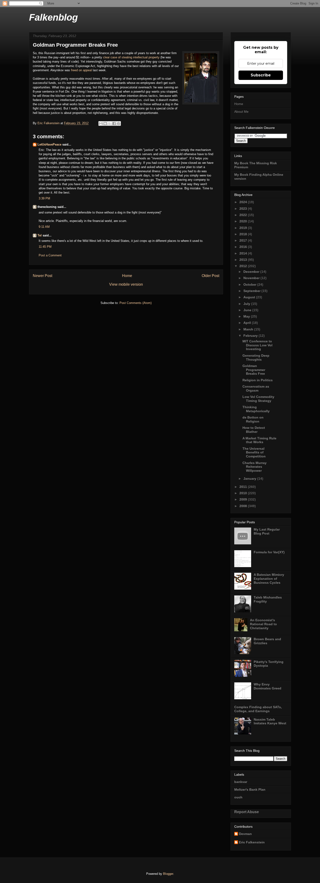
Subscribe (261, 75)
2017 (243, 240)
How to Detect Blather (253, 430)
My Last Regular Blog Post (267, 531)
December (251, 271)
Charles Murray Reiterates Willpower (254, 467)
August (249, 297)
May (247, 316)
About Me (241, 111)
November (251, 278)
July (247, 304)
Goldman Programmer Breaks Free (253, 370)
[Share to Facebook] (114, 123)
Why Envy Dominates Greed (267, 686)
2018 (243, 234)
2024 (243, 202)
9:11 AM (44, 226)
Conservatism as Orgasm (255, 388)
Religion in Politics (257, 380)
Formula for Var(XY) (269, 552)
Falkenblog (53, 17)
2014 (243, 253)
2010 (243, 493)
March (248, 329)
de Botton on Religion (253, 419)
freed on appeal (82, 70)
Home (127, 276)
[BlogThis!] (105, 123)
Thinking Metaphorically (256, 409)
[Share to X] (109, 123)
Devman (245, 834)
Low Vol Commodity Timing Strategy (258, 399)
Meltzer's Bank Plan (249, 789)
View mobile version (126, 284)
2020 (243, 221)
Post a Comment (50, 255)
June (247, 310)
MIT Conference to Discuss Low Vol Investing (257, 345)
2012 (243, 266)
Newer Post (42, 276)
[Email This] (100, 123)
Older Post (210, 276)
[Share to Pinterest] (118, 123)
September (252, 291)
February (251, 335)
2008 (243, 506)
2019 (243, 228)
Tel (39, 235)
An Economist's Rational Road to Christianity (263, 624)
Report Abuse (246, 812)
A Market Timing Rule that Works (259, 440)
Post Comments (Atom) (135, 303)
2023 (243, 208)
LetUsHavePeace (49, 144)
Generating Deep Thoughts (255, 357)
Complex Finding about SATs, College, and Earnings (258, 709)
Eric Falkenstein (252, 842)
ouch (238, 797)
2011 (243, 487)
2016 (243, 247)
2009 (243, 499)
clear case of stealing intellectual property (131, 57)
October (250, 284)
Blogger (168, 874)
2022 (243, 215)
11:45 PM (45, 246)
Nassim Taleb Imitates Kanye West (270, 721)
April (247, 323)
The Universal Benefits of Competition (254, 452)
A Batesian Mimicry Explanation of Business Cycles (269, 578)
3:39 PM (44, 198)
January (250, 478)
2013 (243, 260)
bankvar (240, 782)
